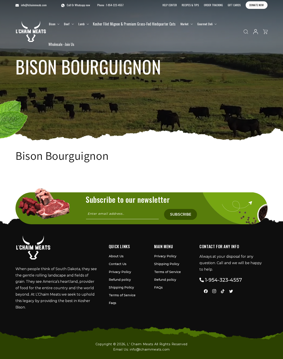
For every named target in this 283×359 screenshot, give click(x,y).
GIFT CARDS (234, 5)
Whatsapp (80, 5)
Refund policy (120, 280)
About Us (116, 256)
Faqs (112, 303)
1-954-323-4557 (115, 5)
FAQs (158, 287)
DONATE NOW (256, 5)
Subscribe (180, 214)
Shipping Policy (121, 287)
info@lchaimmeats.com (150, 349)
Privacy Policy (120, 272)
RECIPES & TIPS (190, 5)
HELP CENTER (170, 5)
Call (69, 5)
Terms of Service (122, 295)
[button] (53, 24)
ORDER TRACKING (213, 5)
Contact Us (117, 264)
